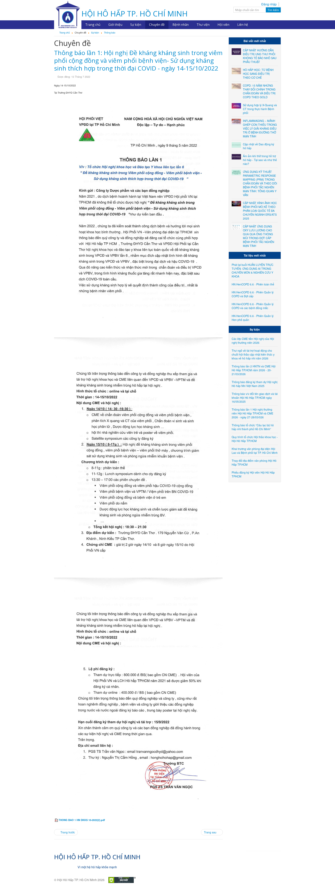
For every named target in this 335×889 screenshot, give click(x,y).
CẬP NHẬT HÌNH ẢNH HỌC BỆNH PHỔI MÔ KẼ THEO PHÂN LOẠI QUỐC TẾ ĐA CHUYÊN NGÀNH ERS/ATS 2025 (260, 210)
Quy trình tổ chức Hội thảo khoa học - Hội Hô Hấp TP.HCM (255, 439)
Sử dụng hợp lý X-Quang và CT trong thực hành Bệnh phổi (260, 109)
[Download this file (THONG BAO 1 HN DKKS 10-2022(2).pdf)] (57, 820)
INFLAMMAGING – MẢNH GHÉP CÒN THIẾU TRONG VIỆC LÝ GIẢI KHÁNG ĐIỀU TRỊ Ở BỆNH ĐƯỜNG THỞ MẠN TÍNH (260, 128)
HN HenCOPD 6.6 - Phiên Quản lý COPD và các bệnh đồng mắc (253, 306)
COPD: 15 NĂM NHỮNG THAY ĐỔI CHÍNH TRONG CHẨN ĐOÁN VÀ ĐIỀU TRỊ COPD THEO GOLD (259, 91)
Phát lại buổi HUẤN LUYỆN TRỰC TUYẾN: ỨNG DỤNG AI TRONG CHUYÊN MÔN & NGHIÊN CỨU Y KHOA (252, 270)
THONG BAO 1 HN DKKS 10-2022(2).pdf (82, 820)
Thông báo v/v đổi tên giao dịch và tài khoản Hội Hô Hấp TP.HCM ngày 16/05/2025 (255, 397)
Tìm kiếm (273, 10)
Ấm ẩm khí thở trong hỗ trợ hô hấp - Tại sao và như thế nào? (260, 160)
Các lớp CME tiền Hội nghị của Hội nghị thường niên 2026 (253, 341)
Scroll (325, 879)
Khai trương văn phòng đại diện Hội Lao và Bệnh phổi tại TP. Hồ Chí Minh (255, 451)
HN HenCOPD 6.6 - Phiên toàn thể (253, 284)
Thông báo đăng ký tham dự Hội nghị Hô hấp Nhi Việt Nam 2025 (254, 384)
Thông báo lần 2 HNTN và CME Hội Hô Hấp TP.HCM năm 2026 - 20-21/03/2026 (253, 370)
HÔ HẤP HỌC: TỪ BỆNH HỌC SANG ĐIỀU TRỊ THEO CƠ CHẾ (258, 73)
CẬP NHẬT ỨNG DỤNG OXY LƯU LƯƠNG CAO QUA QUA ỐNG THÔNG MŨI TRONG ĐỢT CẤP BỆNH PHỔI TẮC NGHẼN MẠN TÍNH (258, 236)
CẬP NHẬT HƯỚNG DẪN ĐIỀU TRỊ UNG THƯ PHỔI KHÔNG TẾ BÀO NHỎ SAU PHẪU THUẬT (259, 56)
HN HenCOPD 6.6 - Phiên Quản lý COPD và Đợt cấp (253, 294)
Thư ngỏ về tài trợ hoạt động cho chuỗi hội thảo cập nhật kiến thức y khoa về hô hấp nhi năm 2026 (253, 354)
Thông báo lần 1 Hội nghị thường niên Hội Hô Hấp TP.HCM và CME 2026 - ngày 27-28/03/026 (252, 413)
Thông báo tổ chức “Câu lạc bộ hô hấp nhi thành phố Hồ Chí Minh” (253, 427)
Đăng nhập (269, 4)
